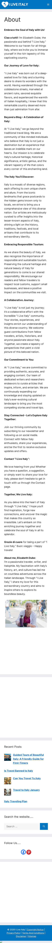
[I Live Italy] (14, 4)
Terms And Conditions (33, 933)
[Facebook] (23, 852)
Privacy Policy (13, 933)
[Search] (44, 826)
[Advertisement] (26, 707)
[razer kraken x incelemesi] (26, 942)
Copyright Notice (35, 929)
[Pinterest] (28, 852)
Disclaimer (21, 936)
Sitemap (32, 936)
